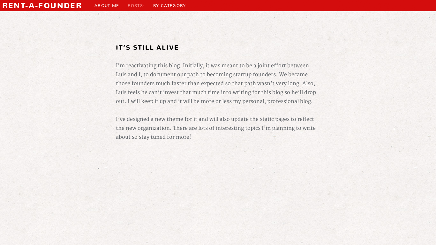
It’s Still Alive (147, 47)
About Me (106, 5)
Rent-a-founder (42, 6)
